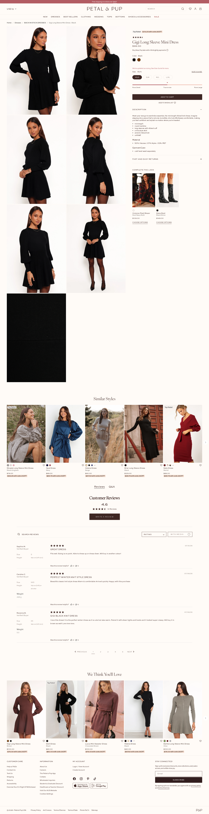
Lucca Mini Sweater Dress (96, 748)
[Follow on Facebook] (74, 778)
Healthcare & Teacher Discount (52, 787)
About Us (43, 766)
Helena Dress (95, 472)
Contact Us (11, 770)
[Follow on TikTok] (95, 778)
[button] (80, 651)
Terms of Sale (73, 810)
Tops (109, 17)
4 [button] (115, 652)
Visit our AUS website (48, 790)
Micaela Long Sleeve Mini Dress (20, 472)
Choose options (140, 222)
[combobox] (154, 534)
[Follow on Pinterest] (88, 778)
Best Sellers (70, 17)
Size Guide (197, 72)
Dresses (55, 17)
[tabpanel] (104, 442)
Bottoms (120, 17)
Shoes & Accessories (139, 17)
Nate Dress (173, 472)
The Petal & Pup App (48, 773)
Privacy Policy (36, 810)
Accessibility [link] (11, 783)
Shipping (10, 777)
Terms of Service (60, 810)
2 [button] (100, 652)
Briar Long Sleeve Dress (134, 472)
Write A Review (105, 517)
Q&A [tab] (112, 486)
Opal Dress (56, 472)
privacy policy (196, 785)
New (45, 17)
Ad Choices (47, 810)
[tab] (104, 398)
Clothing (86, 17)
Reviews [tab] (99, 486)
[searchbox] (73, 534)
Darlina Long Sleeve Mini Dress (177, 748)
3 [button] (107, 652)
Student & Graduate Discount (51, 783)
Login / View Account (81, 766)
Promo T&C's (84, 810)
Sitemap (94, 810)
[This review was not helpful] (76, 566)
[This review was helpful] (71, 566)
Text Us (10, 773)
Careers (43, 770)
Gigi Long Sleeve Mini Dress (18, 748)
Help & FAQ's (12, 766)
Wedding (99, 17)
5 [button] (122, 652)
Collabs (43, 777)
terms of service (163, 788)
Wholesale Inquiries (47, 780)
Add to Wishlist (166, 103)
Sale (156, 17)
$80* (115, 2)
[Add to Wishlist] (44, 465)
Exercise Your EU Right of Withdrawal (21, 787)
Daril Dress (56, 748)
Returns (10, 780)
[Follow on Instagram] (81, 778)
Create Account (79, 770)
